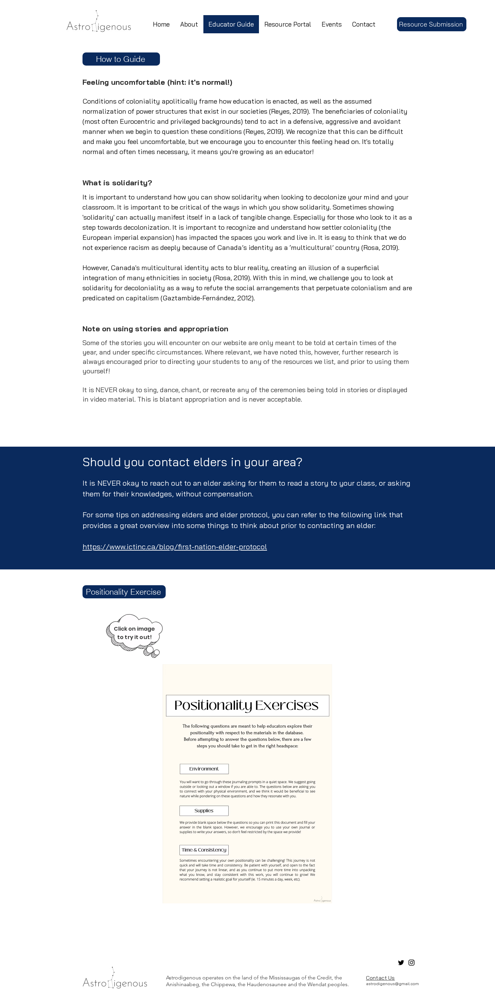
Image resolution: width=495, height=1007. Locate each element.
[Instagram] (411, 963)
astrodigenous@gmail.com (392, 983)
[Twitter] (401, 963)
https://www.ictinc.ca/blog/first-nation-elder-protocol (174, 546)
